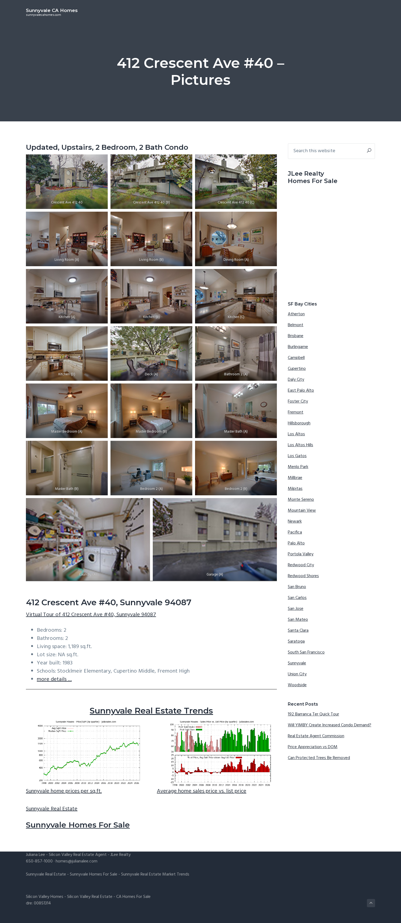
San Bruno (297, 587)
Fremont (295, 412)
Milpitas (295, 488)
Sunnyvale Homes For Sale (78, 824)
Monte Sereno (301, 499)
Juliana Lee (35, 854)
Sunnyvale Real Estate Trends (151, 711)
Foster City (298, 401)
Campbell (296, 357)
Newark (295, 521)
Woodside (297, 685)
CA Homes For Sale (133, 896)
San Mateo (298, 619)
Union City (297, 674)
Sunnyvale (297, 663)
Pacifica (295, 532)
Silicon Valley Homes (44, 896)
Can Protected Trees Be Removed (319, 758)
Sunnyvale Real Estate (51, 809)
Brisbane (295, 336)
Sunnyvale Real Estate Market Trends (155, 874)
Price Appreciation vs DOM (312, 747)
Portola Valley (300, 554)
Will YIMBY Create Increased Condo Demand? (329, 725)
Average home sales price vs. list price (201, 791)
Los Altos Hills (300, 445)
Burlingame (298, 346)
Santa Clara (298, 630)
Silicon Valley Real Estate (89, 896)
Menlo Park (298, 467)
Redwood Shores (303, 576)
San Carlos (297, 597)
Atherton (296, 314)
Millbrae (295, 477)
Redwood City (301, 565)
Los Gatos (297, 456)
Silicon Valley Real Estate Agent (78, 854)
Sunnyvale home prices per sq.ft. (64, 791)
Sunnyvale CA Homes (52, 10)
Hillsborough (299, 423)
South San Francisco (306, 652)
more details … (54, 679)
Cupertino (297, 368)
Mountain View (302, 510)
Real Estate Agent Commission (316, 736)
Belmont (295, 325)
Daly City (296, 379)
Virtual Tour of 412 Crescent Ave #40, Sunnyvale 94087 (91, 614)
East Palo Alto (301, 390)
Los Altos (296, 434)
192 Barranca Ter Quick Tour (313, 714)
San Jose (295, 608)
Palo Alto (296, 543)
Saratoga (296, 641)
